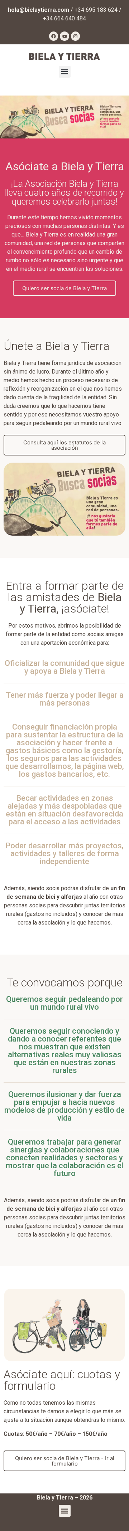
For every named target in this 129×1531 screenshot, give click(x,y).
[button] (65, 72)
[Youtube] (64, 36)
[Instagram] (75, 36)
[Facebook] (53, 36)
